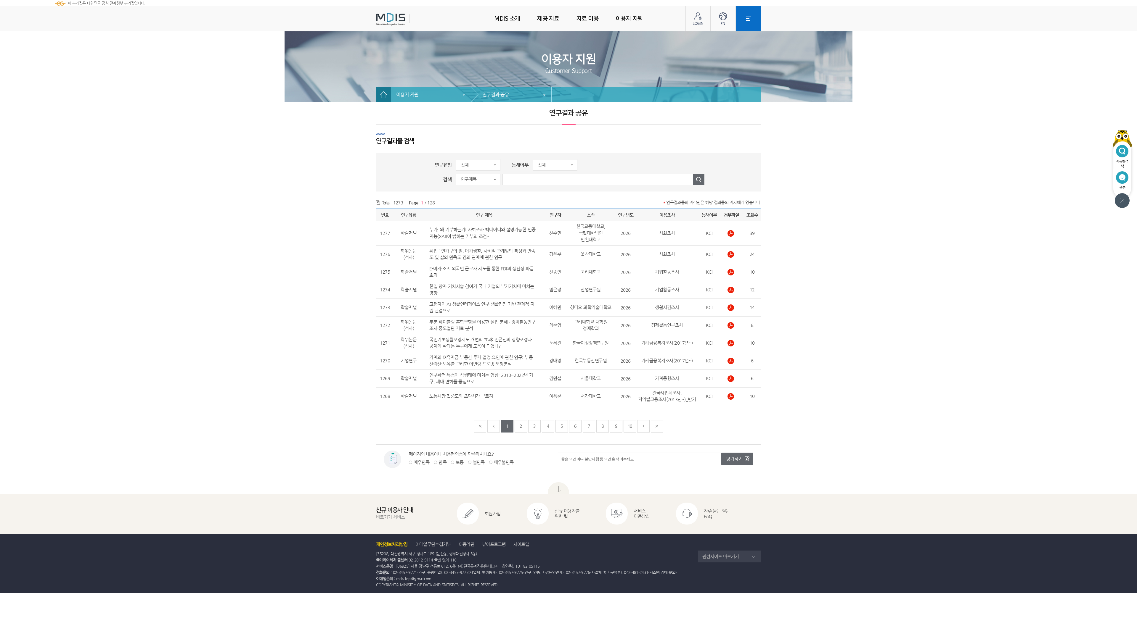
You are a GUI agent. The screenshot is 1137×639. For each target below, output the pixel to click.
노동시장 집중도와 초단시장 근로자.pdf (731, 396)
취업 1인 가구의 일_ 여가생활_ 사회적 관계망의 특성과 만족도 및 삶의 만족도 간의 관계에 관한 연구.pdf (731, 254)
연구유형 (443, 165)
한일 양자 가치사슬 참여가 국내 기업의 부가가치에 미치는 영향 (481, 290)
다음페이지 (643, 426)
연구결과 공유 (495, 94)
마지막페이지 (657, 426)
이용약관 (466, 544)
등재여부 (520, 165)
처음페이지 (480, 426)
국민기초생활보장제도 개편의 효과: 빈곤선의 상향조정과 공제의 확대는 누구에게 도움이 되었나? (480, 343)
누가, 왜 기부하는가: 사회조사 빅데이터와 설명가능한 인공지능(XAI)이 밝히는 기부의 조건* (482, 233)
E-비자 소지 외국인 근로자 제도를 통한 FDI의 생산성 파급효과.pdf (731, 272)
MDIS (405, 19)
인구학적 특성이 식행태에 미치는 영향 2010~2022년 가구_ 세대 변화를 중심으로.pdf (731, 378)
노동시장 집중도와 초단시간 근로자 (461, 395)
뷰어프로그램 (494, 544)
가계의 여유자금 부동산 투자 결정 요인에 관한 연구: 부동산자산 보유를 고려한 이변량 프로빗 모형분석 (481, 361)
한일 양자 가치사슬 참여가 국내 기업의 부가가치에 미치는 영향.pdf (731, 290)
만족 (443, 462)
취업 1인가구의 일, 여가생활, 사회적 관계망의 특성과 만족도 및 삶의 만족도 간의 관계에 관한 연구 (482, 254)
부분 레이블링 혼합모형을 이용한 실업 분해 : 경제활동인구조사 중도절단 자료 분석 (482, 325)
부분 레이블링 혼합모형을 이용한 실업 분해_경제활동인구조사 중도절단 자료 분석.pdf (731, 325)
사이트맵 (521, 544)
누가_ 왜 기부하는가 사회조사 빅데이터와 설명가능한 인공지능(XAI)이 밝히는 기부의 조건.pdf (731, 233)
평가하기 (734, 458)
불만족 (479, 462)
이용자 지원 (407, 94)
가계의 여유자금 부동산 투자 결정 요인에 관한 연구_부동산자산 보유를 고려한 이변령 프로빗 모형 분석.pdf (731, 361)
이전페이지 (493, 426)
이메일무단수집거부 (433, 544)
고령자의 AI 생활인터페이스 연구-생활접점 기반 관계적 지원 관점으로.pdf (731, 307)
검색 (447, 179)
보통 (460, 462)
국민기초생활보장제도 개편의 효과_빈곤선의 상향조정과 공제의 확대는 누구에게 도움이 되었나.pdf (731, 343)
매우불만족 (504, 462)
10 (630, 426)
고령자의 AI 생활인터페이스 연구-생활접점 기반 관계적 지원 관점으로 (481, 307)
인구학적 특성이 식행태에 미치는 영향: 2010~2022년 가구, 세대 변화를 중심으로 (481, 378)
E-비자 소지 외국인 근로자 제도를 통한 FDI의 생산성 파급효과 (481, 272)
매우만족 (421, 462)
